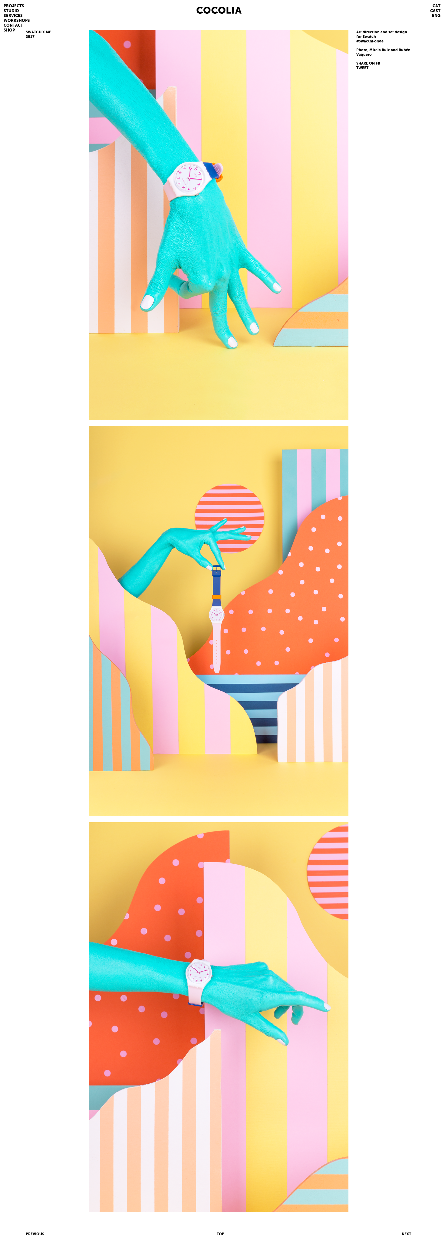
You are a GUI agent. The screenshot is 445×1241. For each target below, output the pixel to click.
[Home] (226, 9)
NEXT (406, 1234)
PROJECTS (14, 6)
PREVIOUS (35, 1234)
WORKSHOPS (17, 20)
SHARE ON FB (368, 63)
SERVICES (13, 15)
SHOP (9, 30)
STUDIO (11, 10)
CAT (436, 6)
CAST (435, 10)
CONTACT (13, 25)
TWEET (362, 68)
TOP (220, 1234)
